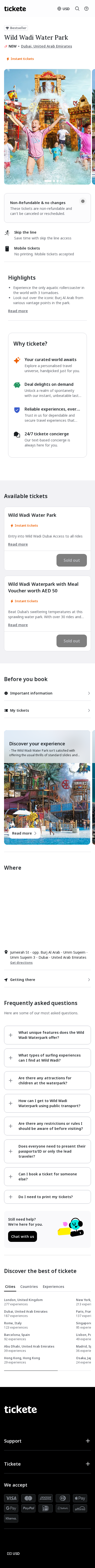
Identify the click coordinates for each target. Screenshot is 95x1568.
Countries (29, 1286)
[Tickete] (15, 9)
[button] (47, 1440)
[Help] (86, 8)
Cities (10, 1286)
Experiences (53, 1286)
